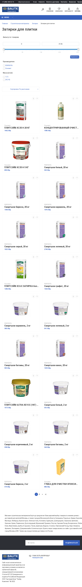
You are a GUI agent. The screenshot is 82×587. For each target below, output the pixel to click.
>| (45, 494)
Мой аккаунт (69, 11)
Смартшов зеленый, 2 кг (56, 326)
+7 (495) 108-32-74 (8, 2)
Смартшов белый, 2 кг (55, 405)
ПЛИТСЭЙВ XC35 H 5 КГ (16, 167)
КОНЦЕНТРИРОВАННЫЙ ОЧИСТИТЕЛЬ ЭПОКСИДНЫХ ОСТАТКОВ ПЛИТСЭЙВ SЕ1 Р (61, 128)
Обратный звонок (24, 2)
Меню (6, 17)
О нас (35, 2)
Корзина (77, 11)
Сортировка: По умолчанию (19, 89)
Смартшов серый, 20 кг (16, 246)
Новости (42, 2)
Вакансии (72, 2)
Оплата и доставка (52, 2)
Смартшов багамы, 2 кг (56, 444)
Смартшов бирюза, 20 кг (16, 207)
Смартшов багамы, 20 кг (17, 365)
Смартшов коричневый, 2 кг (18, 444)
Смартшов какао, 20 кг (56, 365)
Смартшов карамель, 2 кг (17, 326)
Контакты (64, 2)
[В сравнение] (33, 98)
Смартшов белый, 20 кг (56, 167)
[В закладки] (37, 98)
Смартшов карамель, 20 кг (58, 207)
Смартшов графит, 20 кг (56, 286)
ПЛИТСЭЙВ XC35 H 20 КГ (17, 128)
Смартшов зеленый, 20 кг (57, 246)
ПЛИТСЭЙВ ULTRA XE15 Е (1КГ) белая (21, 405)
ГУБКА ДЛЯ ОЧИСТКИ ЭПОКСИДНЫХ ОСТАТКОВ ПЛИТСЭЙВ (61, 484)
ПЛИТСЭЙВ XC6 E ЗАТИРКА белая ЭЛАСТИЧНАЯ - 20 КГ (21, 286)
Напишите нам (37, 557)
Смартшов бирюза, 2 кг (16, 484)
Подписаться (71, 543)
